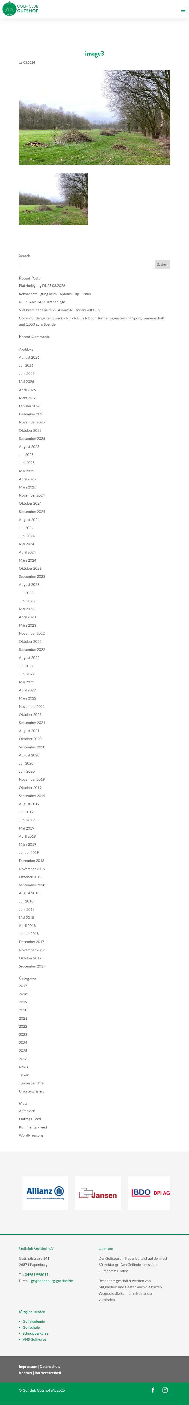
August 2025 (29, 446)
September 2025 (32, 438)
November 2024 (32, 495)
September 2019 (32, 795)
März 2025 (27, 487)
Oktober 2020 (30, 738)
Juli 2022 (26, 666)
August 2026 (29, 357)
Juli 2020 (26, 763)
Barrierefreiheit (48, 1372)
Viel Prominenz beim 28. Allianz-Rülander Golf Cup (59, 310)
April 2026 (27, 389)
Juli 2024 (26, 527)
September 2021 (32, 722)
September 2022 (32, 649)
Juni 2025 (27, 462)
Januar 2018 (29, 933)
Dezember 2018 (31, 860)
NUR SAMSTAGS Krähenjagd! (42, 302)
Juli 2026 (26, 365)
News (23, 1067)
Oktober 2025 (30, 430)
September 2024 (32, 511)
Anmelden (27, 1110)
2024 (23, 1042)
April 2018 (27, 925)
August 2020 (29, 755)
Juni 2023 (27, 600)
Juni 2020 (27, 771)
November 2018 (32, 868)
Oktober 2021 (30, 714)
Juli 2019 (26, 812)
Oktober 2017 (30, 958)
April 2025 (27, 479)
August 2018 (29, 893)
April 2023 (27, 617)
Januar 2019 (29, 852)
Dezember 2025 (31, 414)
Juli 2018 (26, 901)
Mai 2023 (26, 609)
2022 (23, 1026)
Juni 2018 (27, 909)
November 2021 (32, 706)
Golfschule (31, 1327)
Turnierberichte (31, 1083)
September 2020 (32, 747)
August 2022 (29, 657)
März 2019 (27, 844)
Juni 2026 (27, 373)
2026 (23, 1059)
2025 (23, 1050)
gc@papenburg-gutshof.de (52, 1280)
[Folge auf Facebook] (153, 1390)
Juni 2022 (27, 674)
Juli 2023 (26, 592)
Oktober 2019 (30, 787)
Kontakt (25, 1372)
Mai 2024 (26, 544)
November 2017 (32, 950)
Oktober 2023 (30, 568)
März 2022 (27, 698)
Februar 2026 (29, 406)
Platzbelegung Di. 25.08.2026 (42, 285)
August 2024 (29, 519)
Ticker (24, 1075)
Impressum (28, 1366)
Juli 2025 (26, 454)
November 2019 (32, 779)
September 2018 (32, 885)
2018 (23, 993)
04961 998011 (36, 1274)
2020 (23, 1010)
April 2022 (27, 690)
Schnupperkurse (35, 1333)
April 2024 (27, 552)
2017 (23, 985)
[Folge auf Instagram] (165, 1390)
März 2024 (27, 560)
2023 (23, 1034)
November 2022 (32, 633)
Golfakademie (34, 1321)
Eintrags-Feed (30, 1118)
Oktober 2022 (30, 641)
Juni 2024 (27, 535)
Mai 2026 (26, 381)
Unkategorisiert (31, 1091)
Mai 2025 (26, 471)
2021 (23, 1018)
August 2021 (29, 730)
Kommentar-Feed (33, 1127)
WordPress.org (31, 1135)
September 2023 (32, 576)
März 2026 (27, 398)
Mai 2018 (26, 917)
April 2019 (27, 836)
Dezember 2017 (31, 941)
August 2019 (29, 803)
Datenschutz (50, 1366)
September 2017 (32, 966)
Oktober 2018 (30, 877)
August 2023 (29, 584)
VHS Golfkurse (34, 1339)
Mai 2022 (26, 682)
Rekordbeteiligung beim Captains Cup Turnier (55, 294)
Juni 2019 (27, 820)
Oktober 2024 (30, 503)
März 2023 (27, 625)
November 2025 (32, 422)
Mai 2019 (26, 828)
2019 (23, 1002)
